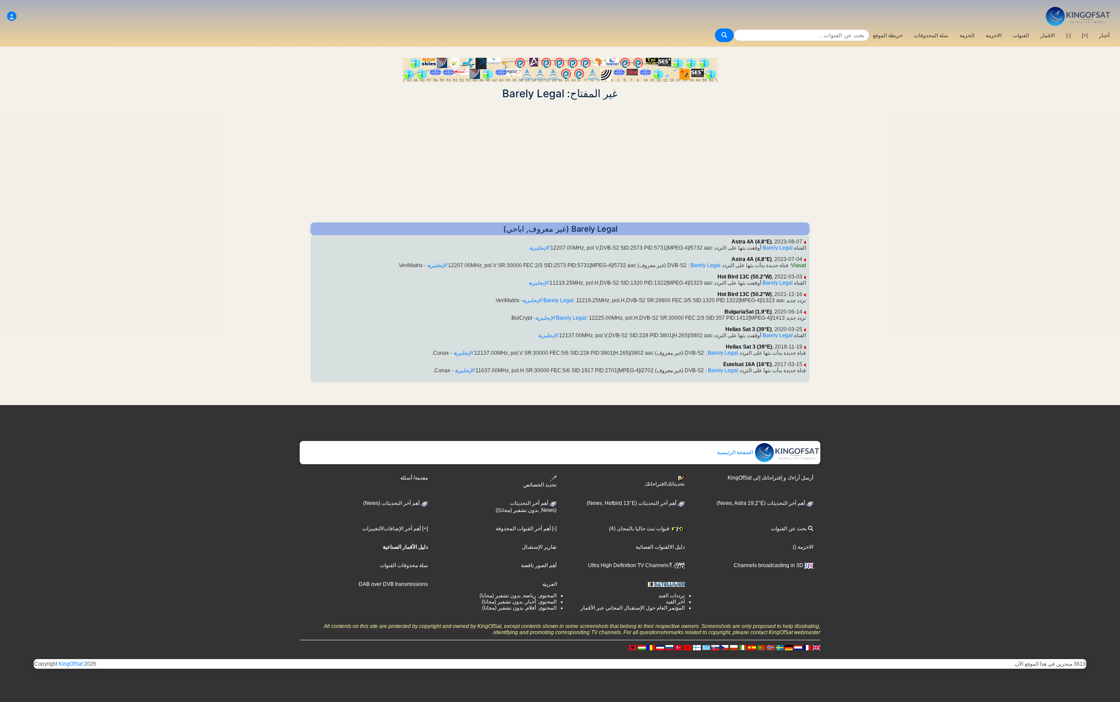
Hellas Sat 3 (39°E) (748, 329)
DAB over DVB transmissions (393, 584)
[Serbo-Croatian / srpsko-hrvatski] (660, 648)
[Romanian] (651, 648)
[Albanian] (633, 648)
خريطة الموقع (888, 35)
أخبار (1104, 35)
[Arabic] (688, 648)
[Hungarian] (642, 648)
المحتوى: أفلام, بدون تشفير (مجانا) (519, 608)
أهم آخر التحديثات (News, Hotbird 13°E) (632, 503)
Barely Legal (778, 248)
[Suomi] (697, 648)
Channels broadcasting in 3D (769, 565)
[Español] (752, 648)
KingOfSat (71, 664)
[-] (1068, 35)
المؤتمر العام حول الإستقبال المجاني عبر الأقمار (633, 608)
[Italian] (743, 648)
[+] (1085, 35)
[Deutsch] (789, 648)
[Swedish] (780, 648)
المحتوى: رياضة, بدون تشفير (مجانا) (518, 596)
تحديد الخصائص (539, 484)
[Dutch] (798, 648)
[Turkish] (678, 648)
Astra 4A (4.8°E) (752, 242)
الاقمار (1047, 35)
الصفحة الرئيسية (735, 452)
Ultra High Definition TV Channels (629, 565)
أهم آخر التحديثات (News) (392, 503)
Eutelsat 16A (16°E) (747, 364)
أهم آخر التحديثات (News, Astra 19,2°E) (761, 503)
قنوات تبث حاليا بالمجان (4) (640, 529)
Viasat (798, 265)
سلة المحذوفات (931, 35)
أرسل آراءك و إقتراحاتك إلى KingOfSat (770, 478)
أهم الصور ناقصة (538, 565)
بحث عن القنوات (789, 529)
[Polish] (734, 648)
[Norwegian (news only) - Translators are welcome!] (770, 648)
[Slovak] (715, 648)
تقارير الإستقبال (539, 547)
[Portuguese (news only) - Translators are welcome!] (761, 648)
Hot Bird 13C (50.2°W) (745, 277)
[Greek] (706, 648)
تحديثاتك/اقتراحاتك (665, 484)
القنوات (1021, 35)
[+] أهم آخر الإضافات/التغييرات (395, 529)
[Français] (807, 648)
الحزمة (966, 35)
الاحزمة (993, 35)
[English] (816, 648)
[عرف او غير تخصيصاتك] (12, 16)
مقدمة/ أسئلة (414, 478)
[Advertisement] (560, 161)
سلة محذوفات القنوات (404, 565)
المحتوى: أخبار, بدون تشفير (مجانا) (519, 602)
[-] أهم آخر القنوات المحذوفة (526, 529)
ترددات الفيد (671, 596)
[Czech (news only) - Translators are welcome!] (724, 648)
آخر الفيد (675, 602)
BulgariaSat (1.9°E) (748, 312)
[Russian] (669, 648)
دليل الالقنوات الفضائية (660, 547)
